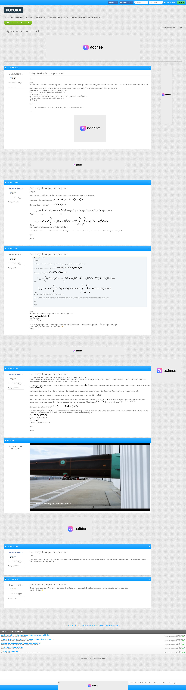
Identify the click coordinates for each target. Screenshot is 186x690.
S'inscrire (113, 2)
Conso (137, 683)
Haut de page (173, 683)
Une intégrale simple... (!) (9, 651)
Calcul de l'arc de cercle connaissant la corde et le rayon (86, 625)
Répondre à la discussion (18, 23)
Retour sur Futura (126, 2)
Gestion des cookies (146, 683)
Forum (10, 17)
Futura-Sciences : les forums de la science (28, 17)
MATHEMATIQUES (50, 17)
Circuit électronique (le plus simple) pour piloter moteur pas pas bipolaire (25, 635)
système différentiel (112, 625)
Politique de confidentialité (160, 683)
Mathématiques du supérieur (67, 17)
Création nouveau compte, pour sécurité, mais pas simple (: (21, 643)
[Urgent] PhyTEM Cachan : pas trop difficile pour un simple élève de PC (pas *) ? (27, 639)
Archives (131, 683)
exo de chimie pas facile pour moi (12, 647)
